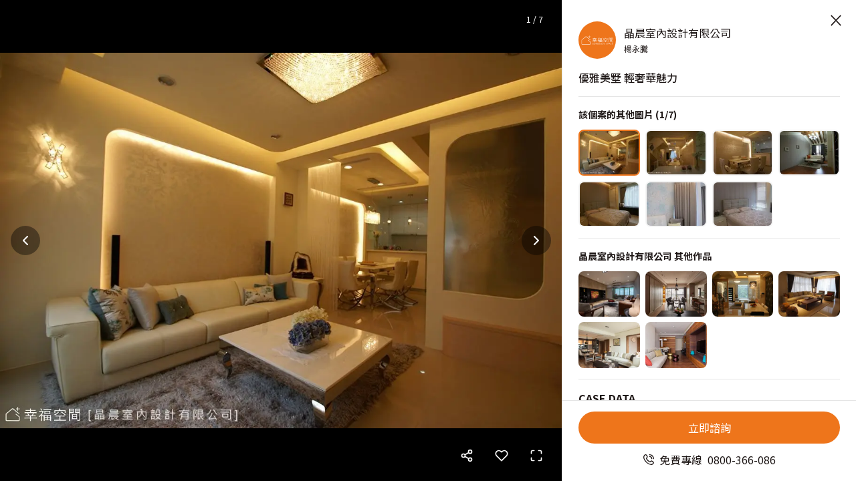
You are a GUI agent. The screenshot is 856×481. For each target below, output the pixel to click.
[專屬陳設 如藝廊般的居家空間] (676, 294)
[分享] (466, 455)
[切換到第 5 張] (609, 204)
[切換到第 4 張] (809, 153)
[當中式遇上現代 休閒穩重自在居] (609, 345)
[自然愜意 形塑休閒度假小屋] (809, 294)
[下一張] (536, 240)
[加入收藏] (501, 455)
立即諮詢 (709, 428)
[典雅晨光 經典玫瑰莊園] (743, 294)
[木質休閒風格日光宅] (609, 294)
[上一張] (25, 240)
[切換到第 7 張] (743, 204)
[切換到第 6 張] (676, 204)
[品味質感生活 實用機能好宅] (676, 345)
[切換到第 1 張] (609, 153)
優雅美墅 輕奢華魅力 (627, 77)
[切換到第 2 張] (676, 153)
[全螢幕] (536, 455)
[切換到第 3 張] (743, 153)
